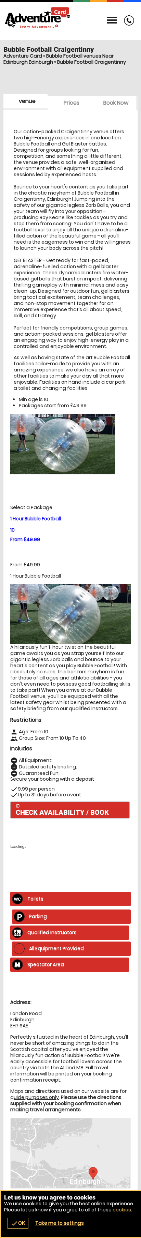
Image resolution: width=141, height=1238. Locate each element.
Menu (112, 20)
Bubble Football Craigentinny (91, 62)
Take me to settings (59, 1223)
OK (18, 1223)
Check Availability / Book (62, 810)
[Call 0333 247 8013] (127, 24)
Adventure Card (22, 55)
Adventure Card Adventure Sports (70, 18)
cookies (122, 1209)
